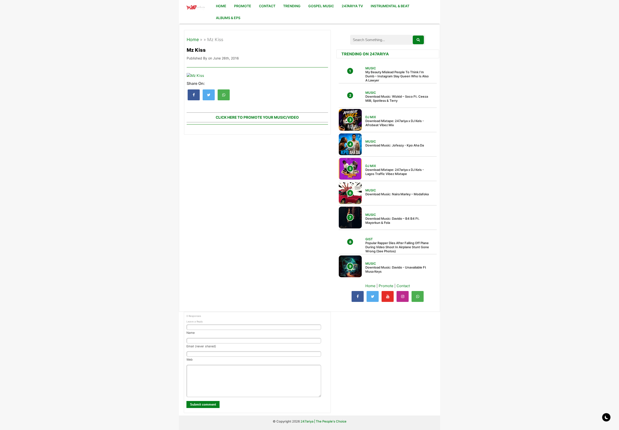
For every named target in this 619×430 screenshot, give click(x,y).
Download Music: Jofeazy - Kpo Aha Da (394, 145)
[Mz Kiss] (194, 94)
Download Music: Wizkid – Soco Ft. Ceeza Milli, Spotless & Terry (396, 98)
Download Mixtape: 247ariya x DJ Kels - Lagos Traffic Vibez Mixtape (394, 172)
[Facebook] (358, 296)
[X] (373, 296)
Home (193, 39)
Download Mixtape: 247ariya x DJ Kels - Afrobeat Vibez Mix (394, 123)
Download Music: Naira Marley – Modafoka (397, 194)
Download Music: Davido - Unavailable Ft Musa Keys (395, 269)
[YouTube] (388, 296)
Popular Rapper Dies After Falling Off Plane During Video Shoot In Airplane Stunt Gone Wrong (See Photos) (397, 247)
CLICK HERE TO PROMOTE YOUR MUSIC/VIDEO (257, 117)
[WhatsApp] (418, 296)
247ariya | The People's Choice (323, 421)
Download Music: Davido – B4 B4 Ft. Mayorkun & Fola (392, 221)
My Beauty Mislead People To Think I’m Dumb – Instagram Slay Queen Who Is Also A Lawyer (397, 76)
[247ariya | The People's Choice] (195, 8)
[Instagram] (403, 296)
